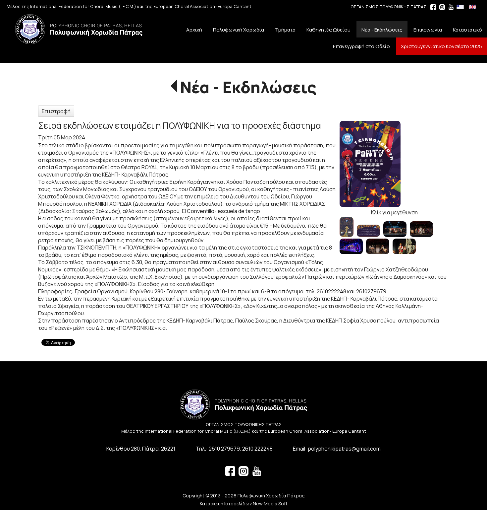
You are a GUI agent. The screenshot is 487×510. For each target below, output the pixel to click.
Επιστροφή (56, 111)
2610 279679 (224, 448)
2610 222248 (257, 448)
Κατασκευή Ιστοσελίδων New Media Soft (244, 503)
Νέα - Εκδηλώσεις (248, 87)
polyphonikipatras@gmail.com (344, 448)
